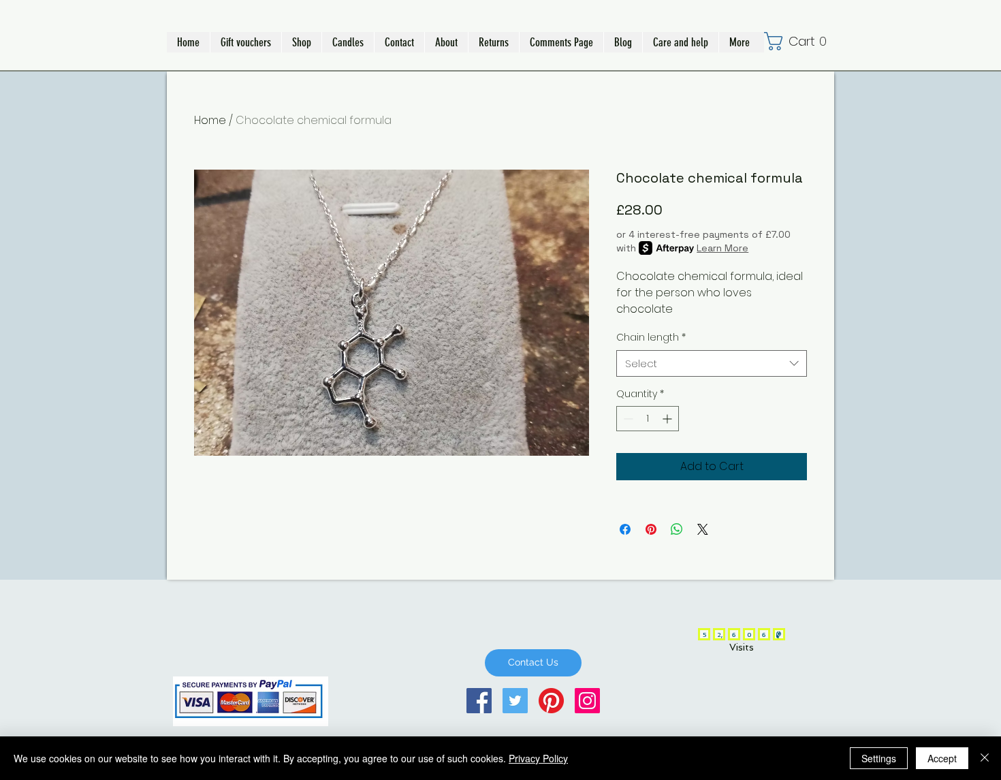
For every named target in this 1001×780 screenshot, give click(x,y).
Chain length (651, 337)
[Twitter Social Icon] (515, 700)
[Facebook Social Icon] (479, 700)
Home (210, 120)
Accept (942, 758)
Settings (878, 758)
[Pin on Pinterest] (651, 529)
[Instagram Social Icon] (587, 700)
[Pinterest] (551, 700)
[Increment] (668, 419)
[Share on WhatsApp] (677, 529)
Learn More (722, 248)
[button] (301, 42)
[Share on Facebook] (625, 529)
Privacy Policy (538, 758)
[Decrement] (626, 419)
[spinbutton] (647, 419)
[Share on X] (703, 529)
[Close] (984, 758)
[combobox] (711, 363)
